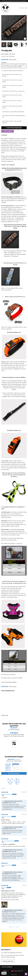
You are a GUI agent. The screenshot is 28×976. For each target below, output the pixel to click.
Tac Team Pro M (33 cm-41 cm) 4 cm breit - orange (12, 80)
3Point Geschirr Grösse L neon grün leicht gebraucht (12, 122)
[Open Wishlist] (26, 974)
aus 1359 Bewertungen (14, 729)
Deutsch (5, 971)
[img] (14, 728)
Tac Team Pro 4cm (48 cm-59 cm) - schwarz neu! (13, 91)
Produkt (4, 62)
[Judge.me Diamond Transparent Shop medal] (16, 781)
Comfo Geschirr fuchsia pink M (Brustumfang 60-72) (13, 116)
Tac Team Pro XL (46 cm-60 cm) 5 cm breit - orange (12, 107)
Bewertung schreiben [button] (14, 773)
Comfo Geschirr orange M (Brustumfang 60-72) (13, 111)
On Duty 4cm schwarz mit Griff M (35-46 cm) (12, 70)
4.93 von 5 (17, 759)
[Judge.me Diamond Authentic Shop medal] (10, 781)
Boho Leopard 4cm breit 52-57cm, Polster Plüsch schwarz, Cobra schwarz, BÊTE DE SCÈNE (13, 65)
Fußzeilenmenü (6, 967)
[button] (4, 59)
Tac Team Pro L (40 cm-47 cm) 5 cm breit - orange (12, 101)
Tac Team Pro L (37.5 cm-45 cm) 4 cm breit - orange (12, 86)
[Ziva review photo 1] (4, 905)
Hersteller (4, 715)
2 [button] (12, 927)
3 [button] (14, 927)
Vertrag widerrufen (8, 961)
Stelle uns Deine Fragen (9, 682)
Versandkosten (12, 56)
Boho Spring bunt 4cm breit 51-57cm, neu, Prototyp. (12, 75)
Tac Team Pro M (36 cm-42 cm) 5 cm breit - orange (12, 95)
